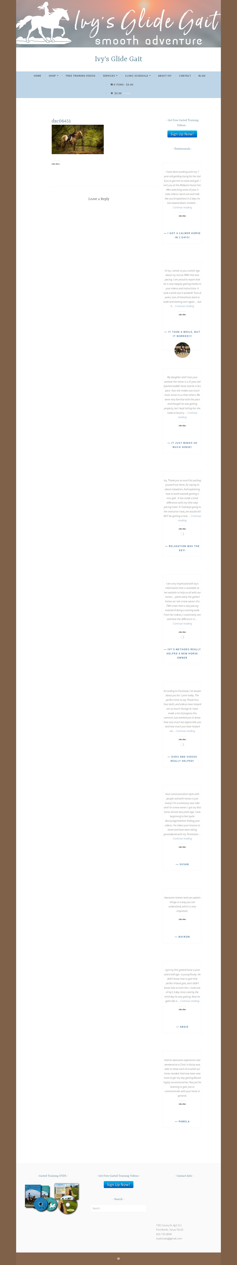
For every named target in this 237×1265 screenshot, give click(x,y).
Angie (184, 1026)
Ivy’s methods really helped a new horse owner (184, 653)
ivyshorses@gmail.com (169, 1238)
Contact (185, 75)
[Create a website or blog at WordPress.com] (118, 1258)
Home (37, 75)
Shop (52, 75)
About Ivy (165, 75)
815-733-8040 (164, 1234)
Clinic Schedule (136, 75)
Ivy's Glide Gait (118, 59)
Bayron (184, 936)
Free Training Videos (80, 75)
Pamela (184, 1121)
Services (109, 75)
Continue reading (182, 207)
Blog (202, 75)
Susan (184, 864)
